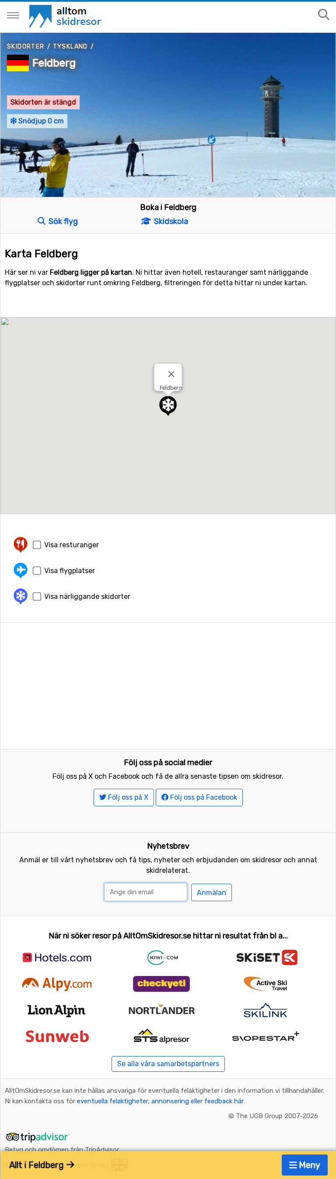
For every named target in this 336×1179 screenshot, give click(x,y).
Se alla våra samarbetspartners (168, 1064)
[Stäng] (171, 374)
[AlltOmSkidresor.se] (66, 15)
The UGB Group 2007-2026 (277, 1116)
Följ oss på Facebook (202, 797)
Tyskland (70, 46)
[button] (168, 405)
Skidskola (170, 221)
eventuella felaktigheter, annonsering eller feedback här (160, 1101)
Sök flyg (62, 221)
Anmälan (211, 893)
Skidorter (26, 46)
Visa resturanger (71, 545)
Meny (308, 1165)
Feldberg (54, 63)
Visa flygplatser (69, 571)
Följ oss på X (127, 797)
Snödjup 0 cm (40, 121)
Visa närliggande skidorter (87, 596)
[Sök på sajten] (323, 15)
